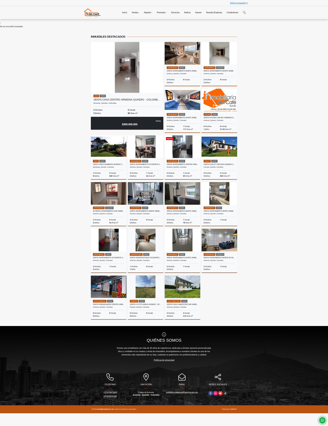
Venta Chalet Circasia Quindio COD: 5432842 (219, 164)
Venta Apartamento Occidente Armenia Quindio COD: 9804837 (145, 164)
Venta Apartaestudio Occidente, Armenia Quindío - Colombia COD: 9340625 (145, 258)
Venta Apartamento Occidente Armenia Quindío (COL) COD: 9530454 (108, 258)
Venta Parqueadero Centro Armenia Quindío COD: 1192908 (108, 304)
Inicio (124, 12)
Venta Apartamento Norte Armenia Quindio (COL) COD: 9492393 (145, 211)
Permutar (161, 12)
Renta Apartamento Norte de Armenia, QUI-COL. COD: (219, 258)
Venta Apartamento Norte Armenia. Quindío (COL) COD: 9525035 (219, 211)
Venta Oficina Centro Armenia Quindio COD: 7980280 (219, 118)
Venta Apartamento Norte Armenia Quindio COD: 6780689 (182, 211)
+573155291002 (110, 396)
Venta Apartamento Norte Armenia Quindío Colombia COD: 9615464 (182, 118)
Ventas (135, 12)
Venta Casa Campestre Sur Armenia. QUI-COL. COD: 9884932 (182, 304)
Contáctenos (232, 12)
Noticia (187, 12)
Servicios (175, 12)
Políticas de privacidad (164, 360)
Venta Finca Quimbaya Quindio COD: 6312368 (108, 164)
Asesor (198, 12)
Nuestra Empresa (214, 12)
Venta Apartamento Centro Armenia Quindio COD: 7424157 (182, 164)
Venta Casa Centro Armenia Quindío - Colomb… (126, 99)
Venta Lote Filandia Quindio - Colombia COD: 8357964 (145, 304)
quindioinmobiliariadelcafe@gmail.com (182, 392)
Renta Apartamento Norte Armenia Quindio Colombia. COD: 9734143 (219, 71)
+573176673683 (110, 392)
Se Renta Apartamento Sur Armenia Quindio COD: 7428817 (108, 211)
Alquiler (147, 12)
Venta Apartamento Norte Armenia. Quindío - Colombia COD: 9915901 (182, 71)
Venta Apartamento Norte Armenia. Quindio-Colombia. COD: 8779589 (182, 258)
